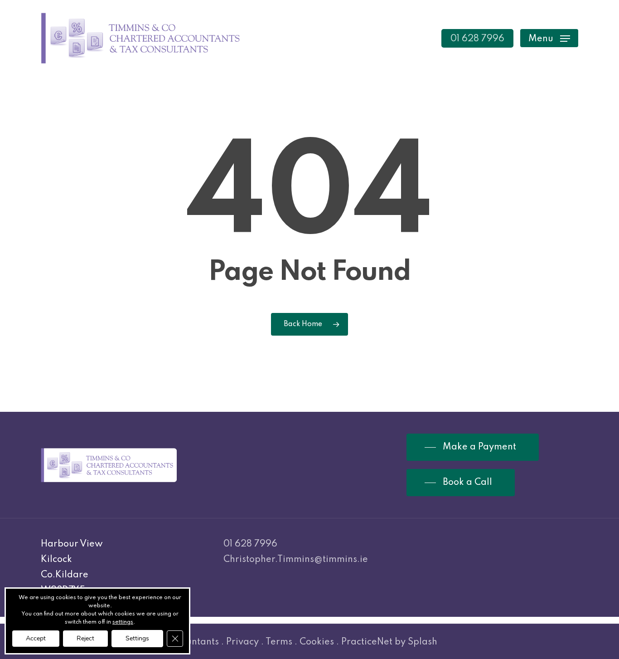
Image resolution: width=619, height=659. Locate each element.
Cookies (317, 642)
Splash (422, 642)
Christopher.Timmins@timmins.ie (295, 559)
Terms (279, 642)
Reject (85, 638)
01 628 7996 (250, 544)
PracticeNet (366, 642)
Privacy (242, 642)
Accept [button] (36, 638)
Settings (137, 638)
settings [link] (122, 622)
